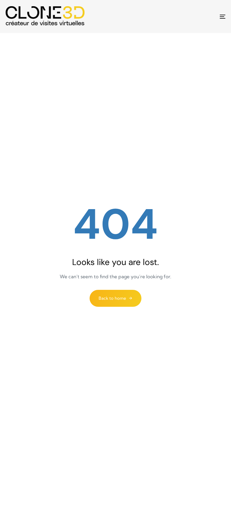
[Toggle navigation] (188, 16)
